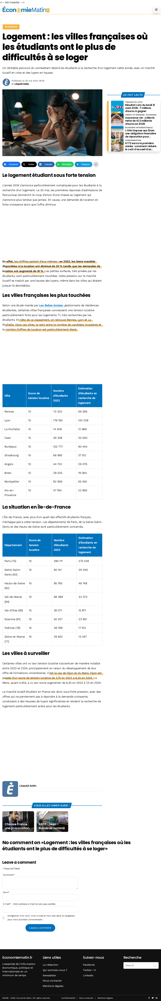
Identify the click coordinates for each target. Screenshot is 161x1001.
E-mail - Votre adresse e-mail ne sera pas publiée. (29, 904)
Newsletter (49, 975)
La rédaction (50, 964)
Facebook (89, 964)
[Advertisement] (52, 233)
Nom (6, 892)
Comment (9, 875)
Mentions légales (53, 985)
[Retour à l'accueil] (74, 9)
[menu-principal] (156, 9)
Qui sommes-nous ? (55, 970)
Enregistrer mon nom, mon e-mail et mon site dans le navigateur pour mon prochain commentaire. (41, 917)
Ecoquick (11, 26)
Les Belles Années (51, 305)
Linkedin (88, 975)
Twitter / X (89, 970)
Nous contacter (52, 980)
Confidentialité (68, 998)
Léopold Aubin (27, 785)
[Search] (155, 965)
